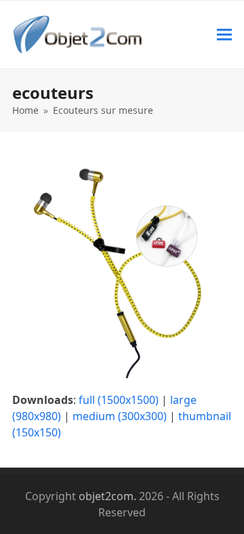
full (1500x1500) (119, 399)
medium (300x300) (120, 416)
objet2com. (107, 496)
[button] (224, 34)
